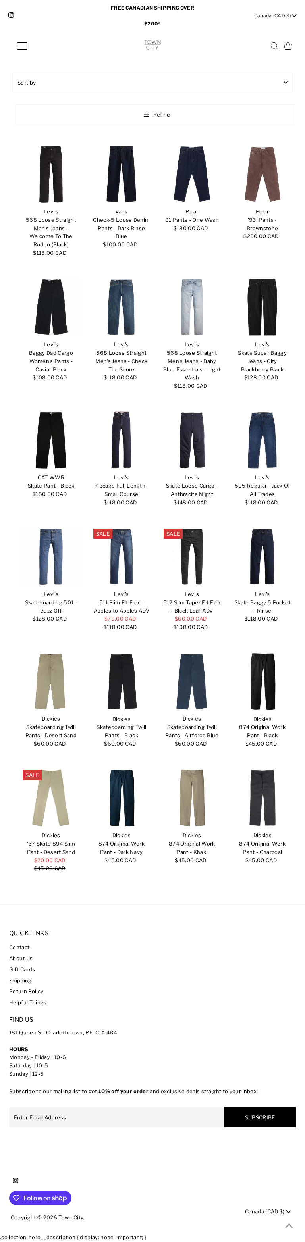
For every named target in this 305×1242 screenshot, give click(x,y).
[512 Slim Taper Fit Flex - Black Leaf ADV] (192, 557)
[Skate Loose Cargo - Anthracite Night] (192, 440)
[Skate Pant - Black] (51, 440)
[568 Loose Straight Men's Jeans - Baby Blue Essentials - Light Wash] (192, 307)
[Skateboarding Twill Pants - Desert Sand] (51, 681)
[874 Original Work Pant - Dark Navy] (121, 798)
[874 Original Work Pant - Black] (262, 681)
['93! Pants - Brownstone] (262, 174)
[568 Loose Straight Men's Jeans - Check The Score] (121, 307)
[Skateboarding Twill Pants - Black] (121, 681)
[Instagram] (11, 15)
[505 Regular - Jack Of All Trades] (262, 440)
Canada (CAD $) (273, 16)
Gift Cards (22, 969)
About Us (21, 958)
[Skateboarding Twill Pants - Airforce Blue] (192, 681)
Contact (19, 947)
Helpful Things (28, 1002)
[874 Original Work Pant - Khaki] (192, 798)
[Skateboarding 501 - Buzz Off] (51, 557)
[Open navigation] (45, 46)
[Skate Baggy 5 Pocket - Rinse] (262, 557)
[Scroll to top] (289, 1226)
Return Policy (26, 991)
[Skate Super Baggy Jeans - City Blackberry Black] (262, 307)
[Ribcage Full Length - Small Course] (121, 440)
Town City (70, 1217)
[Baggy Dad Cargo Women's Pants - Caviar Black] (51, 307)
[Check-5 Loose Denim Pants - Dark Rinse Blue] (121, 174)
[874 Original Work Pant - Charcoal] (262, 798)
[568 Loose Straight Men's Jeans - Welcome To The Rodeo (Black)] (51, 174)
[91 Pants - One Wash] (192, 174)
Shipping (20, 980)
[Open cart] (288, 46)
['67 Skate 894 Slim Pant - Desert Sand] (51, 798)
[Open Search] (274, 46)
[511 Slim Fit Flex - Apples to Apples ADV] (121, 557)
